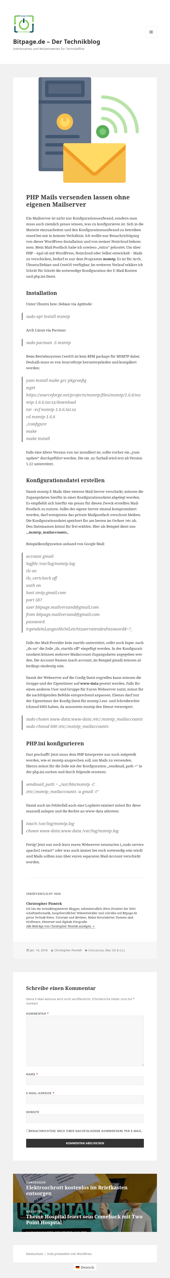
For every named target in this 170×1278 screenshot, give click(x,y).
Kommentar (37, 1014)
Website (32, 1112)
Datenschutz (34, 1254)
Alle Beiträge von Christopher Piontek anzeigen (59, 926)
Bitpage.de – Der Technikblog (56, 41)
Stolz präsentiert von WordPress (69, 1254)
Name (32, 1074)
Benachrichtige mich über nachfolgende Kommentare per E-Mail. (86, 1131)
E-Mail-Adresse (40, 1093)
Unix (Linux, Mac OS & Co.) (106, 950)
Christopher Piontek (68, 950)
